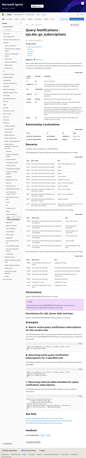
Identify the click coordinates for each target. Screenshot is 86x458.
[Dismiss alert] (82, 3)
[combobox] (11, 26)
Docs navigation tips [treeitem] (9, 36)
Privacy (39, 454)
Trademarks (73, 454)
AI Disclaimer (5, 454)
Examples (29, 53)
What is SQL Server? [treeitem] (10, 46)
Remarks (29, 49)
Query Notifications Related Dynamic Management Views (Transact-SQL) (49, 421)
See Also (29, 55)
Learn (27, 25)
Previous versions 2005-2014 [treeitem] (11, 39)
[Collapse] (20, 23)
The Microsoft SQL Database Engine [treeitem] (13, 50)
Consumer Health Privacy (51, 454)
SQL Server (38, 25)
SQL (32, 25)
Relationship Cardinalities (34, 47)
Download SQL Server (77, 19)
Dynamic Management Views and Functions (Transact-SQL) (44, 418)
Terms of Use (64, 454)
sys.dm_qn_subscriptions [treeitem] (13, 218)
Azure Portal (64, 19)
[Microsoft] (3, 15)
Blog (24, 454)
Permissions (30, 51)
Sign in (82, 14)
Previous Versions (16, 454)
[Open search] (77, 14)
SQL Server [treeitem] (6, 33)
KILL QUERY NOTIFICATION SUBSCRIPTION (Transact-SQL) (44, 423)
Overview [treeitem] (8, 151)
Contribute (32, 454)
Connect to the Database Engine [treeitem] (12, 55)
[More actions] (81, 25)
